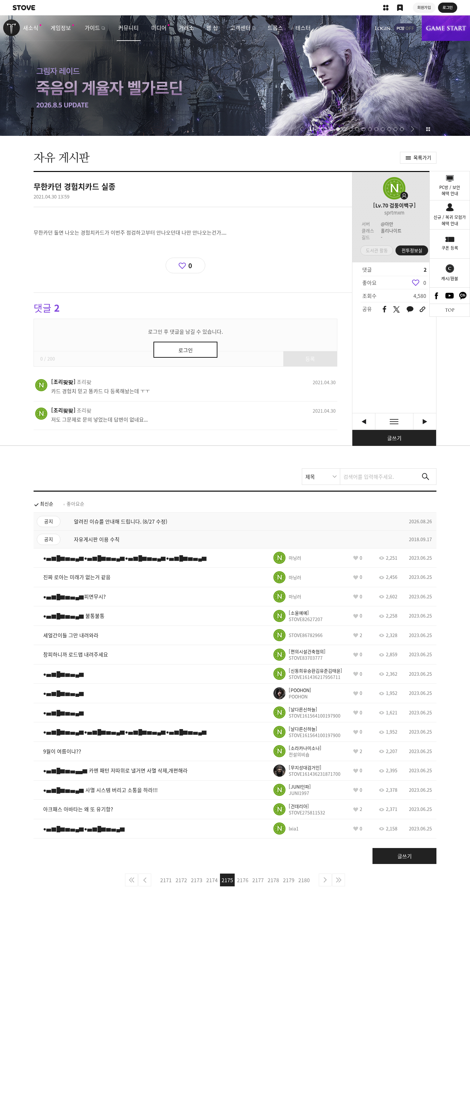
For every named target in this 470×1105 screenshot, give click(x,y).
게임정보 (61, 28)
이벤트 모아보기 (427, 129)
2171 (166, 880)
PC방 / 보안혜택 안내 (449, 190)
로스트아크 (11, 27)
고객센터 (240, 28)
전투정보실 (412, 250)
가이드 (92, 28)
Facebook (436, 296)
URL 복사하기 (422, 309)
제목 (310, 476)
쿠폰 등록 (450, 248)
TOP (449, 310)
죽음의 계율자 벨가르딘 (235, 75)
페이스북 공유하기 (384, 310)
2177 (258, 880)
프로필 (394, 188)
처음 (131, 880)
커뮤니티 (128, 28)
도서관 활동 (377, 250)
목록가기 (422, 157)
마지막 (338, 880)
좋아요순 (75, 503)
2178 (273, 880)
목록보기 (394, 421)
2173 (196, 880)
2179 (288, 880)
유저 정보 (71, 381)
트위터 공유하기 (396, 309)
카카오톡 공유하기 (410, 309)
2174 (212, 880)
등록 (310, 358)
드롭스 (275, 28)
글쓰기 (394, 438)
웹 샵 (212, 28)
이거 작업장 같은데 (424, 421)
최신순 (46, 503)
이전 (144, 880)
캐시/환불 (449, 278)
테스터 (303, 28)
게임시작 (446, 28)
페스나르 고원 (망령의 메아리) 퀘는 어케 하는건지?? (363, 421)
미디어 (159, 28)
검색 (425, 476)
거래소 (186, 28)
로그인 (383, 28)
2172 (181, 880)
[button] (301, 129)
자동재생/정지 (312, 129)
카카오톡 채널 (463, 296)
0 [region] (424, 282)
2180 (304, 880)
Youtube (450, 296)
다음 (325, 880)
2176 (242, 880)
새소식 (30, 28)
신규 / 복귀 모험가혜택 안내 (450, 220)
